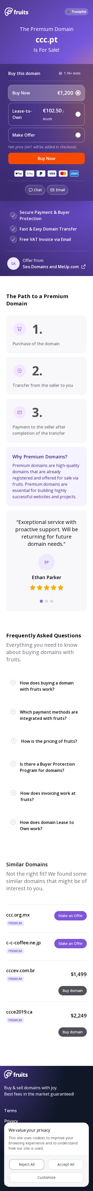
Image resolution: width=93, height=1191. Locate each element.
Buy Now (46, 158)
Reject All (27, 1164)
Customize (46, 1177)
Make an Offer (70, 915)
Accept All (65, 1164)
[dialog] (46, 1155)
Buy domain (73, 990)
